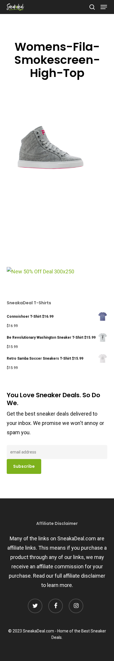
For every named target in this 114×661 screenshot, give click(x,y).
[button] (104, 7)
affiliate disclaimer (84, 576)
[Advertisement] (50, 227)
